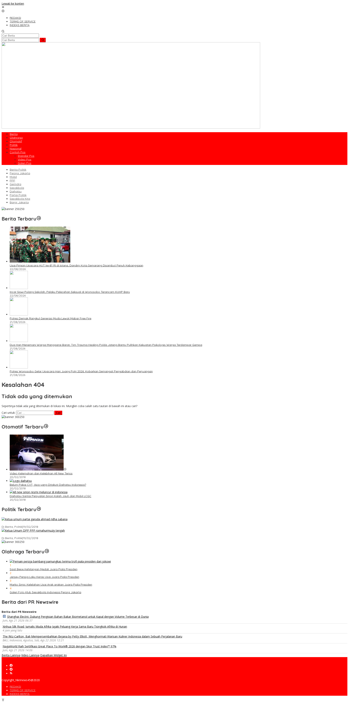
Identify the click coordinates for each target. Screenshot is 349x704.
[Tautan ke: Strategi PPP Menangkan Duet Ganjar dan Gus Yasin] (33, 530)
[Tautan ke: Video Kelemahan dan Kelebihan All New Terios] (37, 469)
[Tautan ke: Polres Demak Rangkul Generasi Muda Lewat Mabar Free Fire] (19, 314)
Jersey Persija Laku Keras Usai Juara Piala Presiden (44, 577)
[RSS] (11, 673)
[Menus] (3, 7)
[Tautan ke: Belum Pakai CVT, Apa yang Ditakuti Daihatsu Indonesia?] (21, 481)
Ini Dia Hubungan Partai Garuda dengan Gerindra (35, 523)
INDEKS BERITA (19, 694)
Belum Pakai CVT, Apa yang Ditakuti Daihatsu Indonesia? (48, 485)
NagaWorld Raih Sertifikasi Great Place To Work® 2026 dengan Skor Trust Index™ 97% (59, 646)
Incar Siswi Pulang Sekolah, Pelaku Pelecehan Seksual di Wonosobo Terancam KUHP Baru (70, 292)
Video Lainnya (30, 655)
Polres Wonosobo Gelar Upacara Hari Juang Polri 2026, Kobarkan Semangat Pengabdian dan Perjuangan (81, 371)
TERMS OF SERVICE (23, 690)
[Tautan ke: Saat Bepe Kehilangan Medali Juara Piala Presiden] (60, 561)
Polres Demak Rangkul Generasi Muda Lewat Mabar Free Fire (50, 318)
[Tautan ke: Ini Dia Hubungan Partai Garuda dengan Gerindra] (34, 519)
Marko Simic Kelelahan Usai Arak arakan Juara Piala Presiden (51, 584)
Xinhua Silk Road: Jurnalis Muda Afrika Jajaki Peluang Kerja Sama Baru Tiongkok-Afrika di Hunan (65, 626)
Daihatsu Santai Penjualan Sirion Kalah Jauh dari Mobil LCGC (50, 496)
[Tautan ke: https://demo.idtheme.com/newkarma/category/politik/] (38, 509)
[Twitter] (11, 669)
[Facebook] (11, 666)
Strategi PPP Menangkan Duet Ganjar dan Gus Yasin (36, 534)
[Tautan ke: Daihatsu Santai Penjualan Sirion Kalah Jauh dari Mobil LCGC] (38, 492)
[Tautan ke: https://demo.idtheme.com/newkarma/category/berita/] (38, 219)
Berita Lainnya (11, 655)
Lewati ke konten (13, 3)
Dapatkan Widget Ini (53, 655)
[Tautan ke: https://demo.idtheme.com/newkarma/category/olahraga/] (46, 552)
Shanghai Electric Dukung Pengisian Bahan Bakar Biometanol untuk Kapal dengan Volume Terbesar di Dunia (78, 617)
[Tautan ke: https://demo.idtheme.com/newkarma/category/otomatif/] (46, 427)
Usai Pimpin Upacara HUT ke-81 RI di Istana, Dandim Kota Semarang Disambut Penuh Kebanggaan (76, 265)
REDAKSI (15, 686)
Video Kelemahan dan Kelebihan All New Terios (41, 473)
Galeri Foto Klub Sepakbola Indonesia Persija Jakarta (45, 592)
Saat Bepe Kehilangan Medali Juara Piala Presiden (43, 569)
